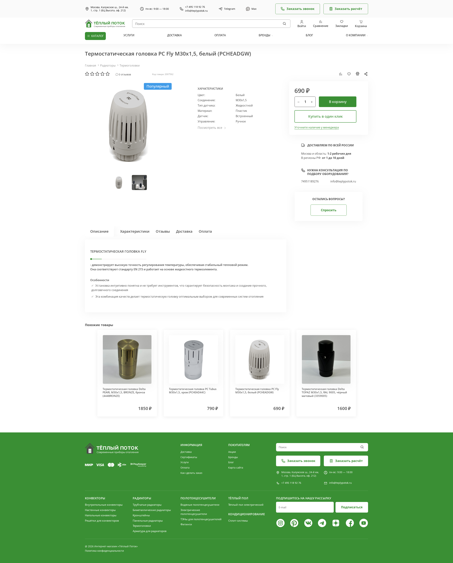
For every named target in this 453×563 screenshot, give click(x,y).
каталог (97, 36)
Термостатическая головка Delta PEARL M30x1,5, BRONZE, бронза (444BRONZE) (124, 392)
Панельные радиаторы (148, 520)
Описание (99, 231)
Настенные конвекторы (100, 510)
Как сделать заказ (191, 473)
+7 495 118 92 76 (195, 6)
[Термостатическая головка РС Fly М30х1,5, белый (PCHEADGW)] (129, 125)
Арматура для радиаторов (150, 531)
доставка (174, 35)
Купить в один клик (325, 116)
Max (253, 8)
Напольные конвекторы (100, 515)
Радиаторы (108, 65)
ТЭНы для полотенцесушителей (201, 519)
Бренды (264, 35)
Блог (231, 462)
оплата (220, 35)
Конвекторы (95, 498)
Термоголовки (130, 65)
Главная (90, 65)
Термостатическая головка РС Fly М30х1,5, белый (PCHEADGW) (257, 390)
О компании (355, 35)
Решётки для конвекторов (102, 520)
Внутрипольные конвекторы (104, 504)
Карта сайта (235, 467)
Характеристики (135, 231)
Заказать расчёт (348, 9)
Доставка (184, 231)
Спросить (328, 210)
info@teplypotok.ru (196, 10)
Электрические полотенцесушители (193, 512)
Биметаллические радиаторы (152, 510)
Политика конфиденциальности (104, 550)
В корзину (337, 101)
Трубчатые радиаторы (147, 504)
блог (309, 35)
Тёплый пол (238, 498)
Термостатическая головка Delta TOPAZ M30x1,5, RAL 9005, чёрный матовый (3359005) (324, 392)
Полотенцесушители (198, 498)
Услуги (184, 462)
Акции (232, 451)
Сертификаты (188, 457)
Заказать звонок (300, 9)
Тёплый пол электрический (245, 504)
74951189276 (310, 181)
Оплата (205, 231)
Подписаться (352, 507)
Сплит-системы (238, 520)
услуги (129, 35)
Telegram (229, 8)
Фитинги (186, 524)
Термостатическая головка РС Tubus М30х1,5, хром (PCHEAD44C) (192, 390)
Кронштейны (141, 515)
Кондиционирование (246, 514)
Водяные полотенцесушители (199, 504)
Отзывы (163, 231)
